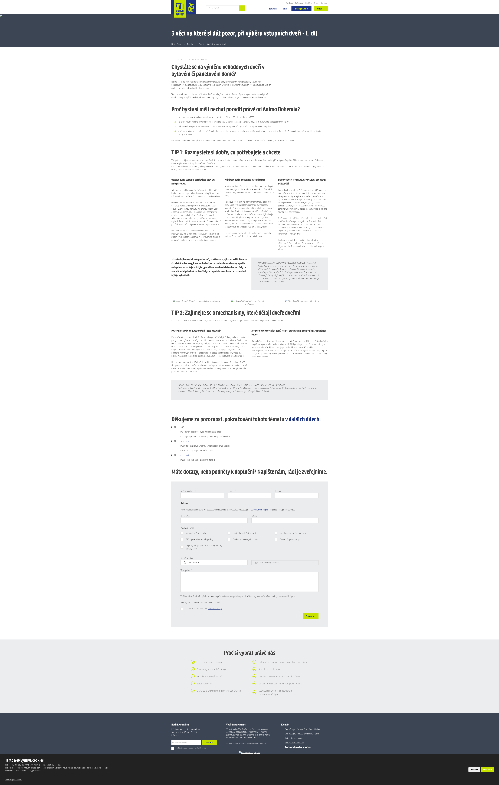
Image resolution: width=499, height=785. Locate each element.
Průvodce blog (194, 59)
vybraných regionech (263, 510)
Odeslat (309, 616)
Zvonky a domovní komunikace (293, 533)
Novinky (289, 3)
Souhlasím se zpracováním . (203, 609)
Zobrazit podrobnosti (13, 780)
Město (254, 516)
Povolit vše (487, 769)
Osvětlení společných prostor (245, 539)
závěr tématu (184, 455)
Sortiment (273, 8)
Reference (299, 3)
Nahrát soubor (186, 558)
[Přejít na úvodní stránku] (183, 9)
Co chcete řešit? (187, 528)
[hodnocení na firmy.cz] (249, 752)
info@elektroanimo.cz (294, 743)
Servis (319, 8)
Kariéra (308, 3)
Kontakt (324, 3)
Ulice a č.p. (185, 516)
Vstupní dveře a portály (196, 533)
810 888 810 (299, 738)
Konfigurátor (300, 8)
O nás (285, 8)
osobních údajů (215, 609)
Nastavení (474, 769)
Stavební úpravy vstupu (290, 539)
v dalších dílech (302, 419)
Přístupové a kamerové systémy (199, 539)
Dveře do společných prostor (245, 533)
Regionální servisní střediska (298, 747)
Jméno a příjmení (188, 491)
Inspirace (204, 59)
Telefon (278, 491)
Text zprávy (186, 570)
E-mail (231, 491)
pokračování (184, 441)
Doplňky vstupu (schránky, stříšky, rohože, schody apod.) (204, 547)
